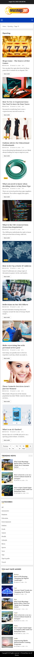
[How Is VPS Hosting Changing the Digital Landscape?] (7, 490)
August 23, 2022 (16, 65)
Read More (7, 74)
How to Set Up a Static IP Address (16, 266)
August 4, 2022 (16, 307)
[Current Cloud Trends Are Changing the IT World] (7, 591)
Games (4, 533)
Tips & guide (6, 558)
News (5, 178)
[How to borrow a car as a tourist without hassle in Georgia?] (7, 464)
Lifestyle (4, 540)
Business (6, 96)
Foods (3, 529)
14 (30, 446)
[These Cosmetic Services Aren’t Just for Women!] (17, 372)
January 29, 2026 (20, 467)
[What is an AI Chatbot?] (17, 415)
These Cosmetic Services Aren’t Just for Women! (16, 387)
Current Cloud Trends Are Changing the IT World (23, 591)
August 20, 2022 (16, 147)
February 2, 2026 (20, 609)
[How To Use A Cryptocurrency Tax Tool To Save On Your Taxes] (17, 87)
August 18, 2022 (16, 188)
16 (13, 448)
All (5, 55)
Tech (5, 219)
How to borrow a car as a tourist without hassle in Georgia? (22, 464)
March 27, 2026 (20, 493)
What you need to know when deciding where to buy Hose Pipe (16, 185)
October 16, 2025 (20, 646)
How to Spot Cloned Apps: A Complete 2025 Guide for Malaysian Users (23, 476)
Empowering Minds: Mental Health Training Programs (22, 642)
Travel (4, 562)
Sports (4, 547)
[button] (2, 20)
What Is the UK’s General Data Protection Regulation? (15, 226)
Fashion (6, 137)
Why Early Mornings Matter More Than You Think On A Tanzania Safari (22, 604)
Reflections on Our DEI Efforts (15, 304)
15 (9, 448)
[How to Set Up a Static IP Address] (17, 251)
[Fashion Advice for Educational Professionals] (17, 128)
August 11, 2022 (16, 268)
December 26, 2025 (20, 480)
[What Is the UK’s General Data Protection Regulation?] (17, 210)
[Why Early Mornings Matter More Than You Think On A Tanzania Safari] (7, 603)
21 (19, 448)
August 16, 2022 (16, 229)
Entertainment (6, 522)
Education (5, 518)
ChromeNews (25, 653)
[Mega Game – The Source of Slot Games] (17, 46)
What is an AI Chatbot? (12, 429)
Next (23, 448)
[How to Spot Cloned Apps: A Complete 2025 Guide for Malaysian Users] (7, 477)
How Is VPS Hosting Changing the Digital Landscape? (21, 489)
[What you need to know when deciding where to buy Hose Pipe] (17, 169)
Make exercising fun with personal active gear (13, 346)
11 (20, 446)
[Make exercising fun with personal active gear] (17, 331)
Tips (3, 555)
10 (17, 446)
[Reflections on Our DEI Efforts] (17, 290)
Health (6, 339)
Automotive (5, 511)
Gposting (6, 65)
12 (23, 446)
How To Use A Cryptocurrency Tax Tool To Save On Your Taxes (15, 103)
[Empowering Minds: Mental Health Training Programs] (7, 642)
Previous (5, 446)
